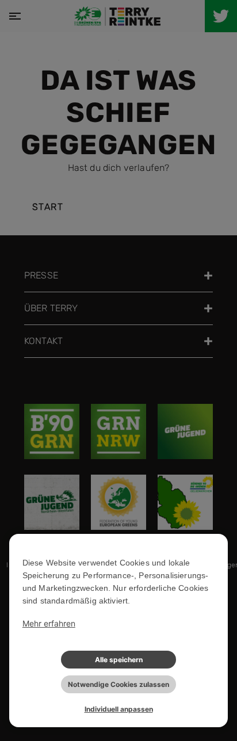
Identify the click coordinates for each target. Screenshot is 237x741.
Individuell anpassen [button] (119, 709)
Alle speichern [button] (119, 659)
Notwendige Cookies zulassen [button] (118, 684)
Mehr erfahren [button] (48, 623)
